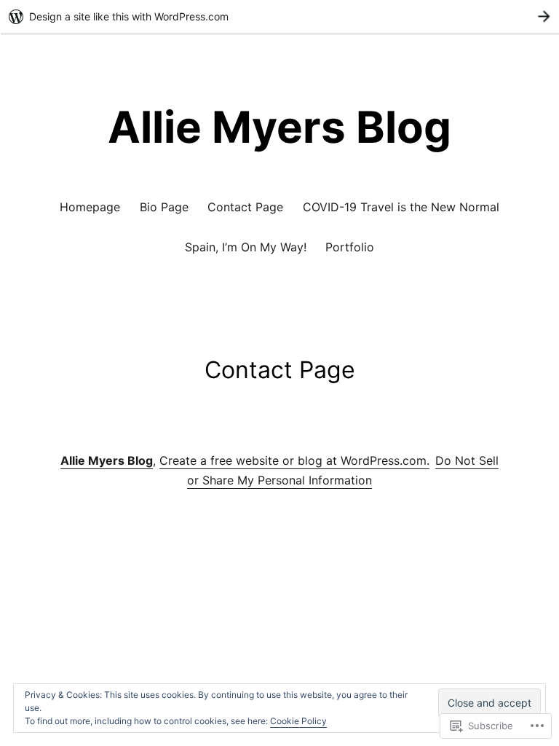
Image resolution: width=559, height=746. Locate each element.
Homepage (90, 207)
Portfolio (349, 247)
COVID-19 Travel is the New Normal (401, 207)
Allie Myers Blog (279, 127)
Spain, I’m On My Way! (245, 247)
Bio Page (164, 207)
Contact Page (245, 207)
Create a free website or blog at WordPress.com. (294, 460)
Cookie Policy (298, 720)
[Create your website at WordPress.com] (279, 16)
